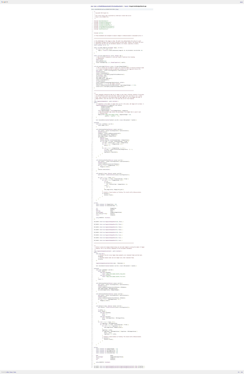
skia (92, 6)
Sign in (241, 2)
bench (126, 6)
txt (238, 372)
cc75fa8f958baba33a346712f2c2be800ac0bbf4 (109, 6)
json (242, 372)
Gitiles (7, 372)
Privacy (11, 372)
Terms (14, 372)
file (117, 9)
